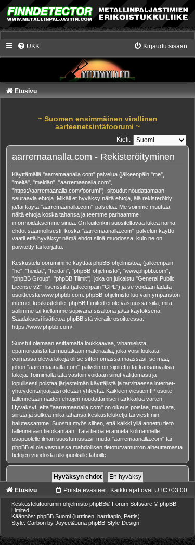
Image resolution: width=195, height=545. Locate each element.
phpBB (97, 504)
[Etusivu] (97, 62)
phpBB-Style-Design (113, 522)
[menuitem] (28, 46)
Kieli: (123, 139)
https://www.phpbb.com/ (42, 327)
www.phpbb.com (62, 294)
